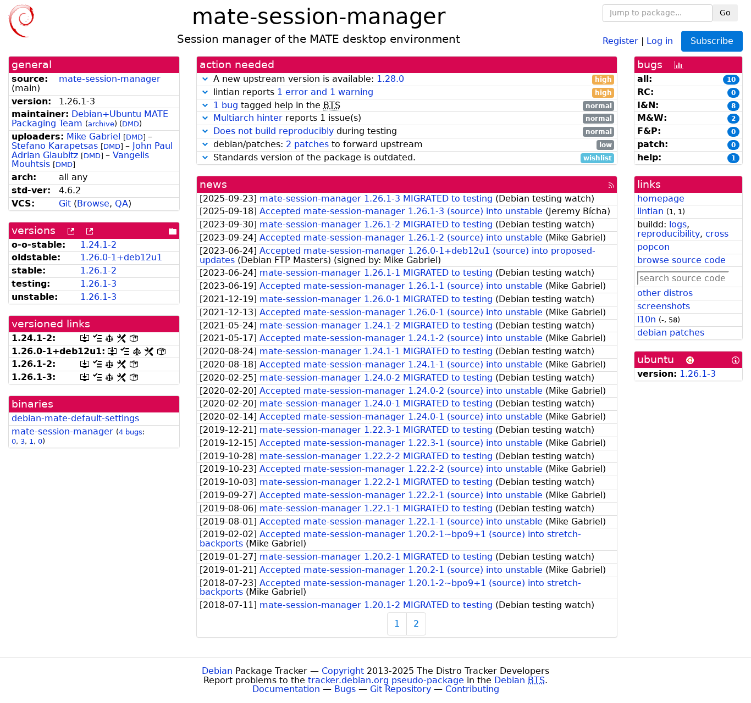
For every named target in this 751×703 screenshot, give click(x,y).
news (213, 184)
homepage (660, 198)
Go (725, 12)
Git (65, 203)
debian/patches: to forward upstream (411, 144)
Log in (660, 40)
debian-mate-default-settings (75, 418)
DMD (130, 124)
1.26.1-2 (98, 270)
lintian (650, 211)
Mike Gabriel (93, 136)
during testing (412, 131)
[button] (205, 79)
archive (101, 124)
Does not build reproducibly (273, 131)
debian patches (670, 332)
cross (716, 233)
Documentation (286, 689)
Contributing (472, 689)
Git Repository (400, 689)
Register (620, 40)
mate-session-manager (110, 79)
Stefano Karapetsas (55, 146)
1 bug (225, 105)
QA (121, 203)
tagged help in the (412, 105)
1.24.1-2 (98, 244)
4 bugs (130, 432)
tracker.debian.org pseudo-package (386, 680)
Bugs (345, 689)
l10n (646, 319)
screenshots (663, 306)
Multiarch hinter (248, 118)
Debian (217, 671)
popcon (653, 247)
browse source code (681, 260)
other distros (665, 293)
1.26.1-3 (98, 283)
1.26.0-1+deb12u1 (121, 257)
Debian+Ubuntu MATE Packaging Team (90, 119)
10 (731, 79)
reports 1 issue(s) (412, 118)
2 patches (307, 144)
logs (678, 224)
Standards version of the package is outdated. (411, 158)
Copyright (343, 671)
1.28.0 (390, 79)
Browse (93, 203)
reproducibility (668, 233)
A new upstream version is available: (411, 79)
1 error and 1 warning (325, 92)
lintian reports (411, 92)
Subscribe (712, 41)
